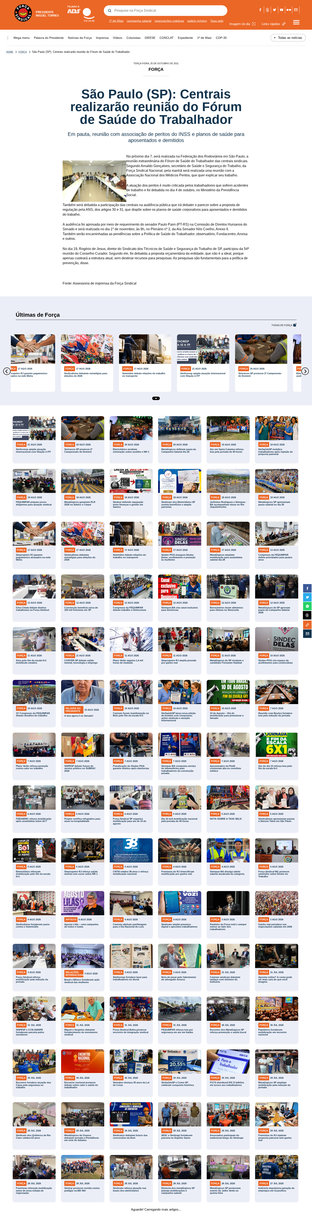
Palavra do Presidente (49, 37)
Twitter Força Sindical (274, 9)
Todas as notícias (288, 37)
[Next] (305, 371)
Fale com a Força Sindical (295, 9)
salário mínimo (197, 20)
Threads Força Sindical (267, 9)
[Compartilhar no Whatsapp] (307, 606)
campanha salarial (139, 20)
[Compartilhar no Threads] (307, 615)
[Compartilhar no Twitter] (307, 597)
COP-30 (221, 37)
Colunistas (133, 37)
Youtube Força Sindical (281, 9)
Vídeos (117, 37)
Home (9, 51)
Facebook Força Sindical (260, 9)
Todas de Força (281, 325)
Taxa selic (216, 20)
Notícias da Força (80, 37)
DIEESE (150, 37)
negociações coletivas (169, 20)
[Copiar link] (307, 625)
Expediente (185, 37)
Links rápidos (271, 24)
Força (22, 51)
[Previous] (7, 371)
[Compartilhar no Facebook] (307, 588)
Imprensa (102, 37)
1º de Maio (116, 20)
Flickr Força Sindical (288, 9)
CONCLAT (167, 37)
